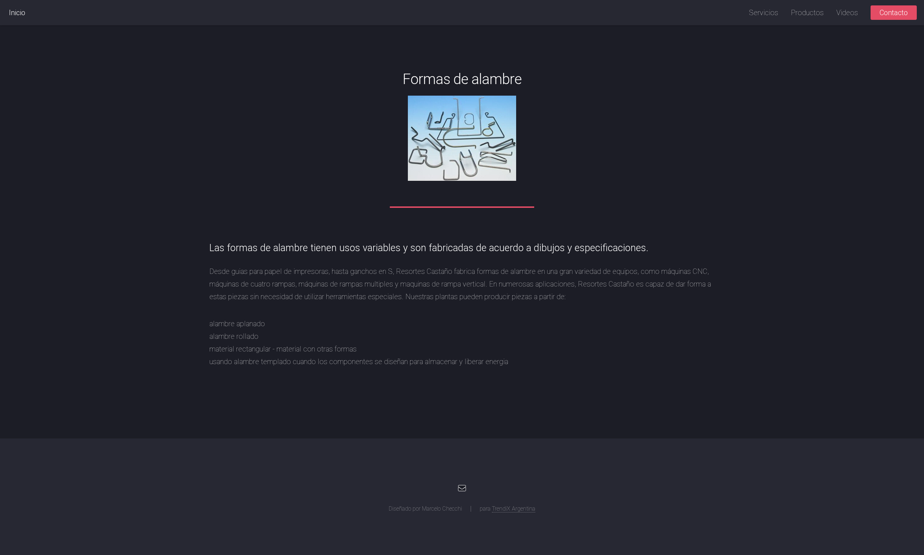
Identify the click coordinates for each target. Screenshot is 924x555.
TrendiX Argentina (513, 508)
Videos (847, 12)
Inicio (17, 12)
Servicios (763, 12)
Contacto (894, 12)
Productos (807, 12)
